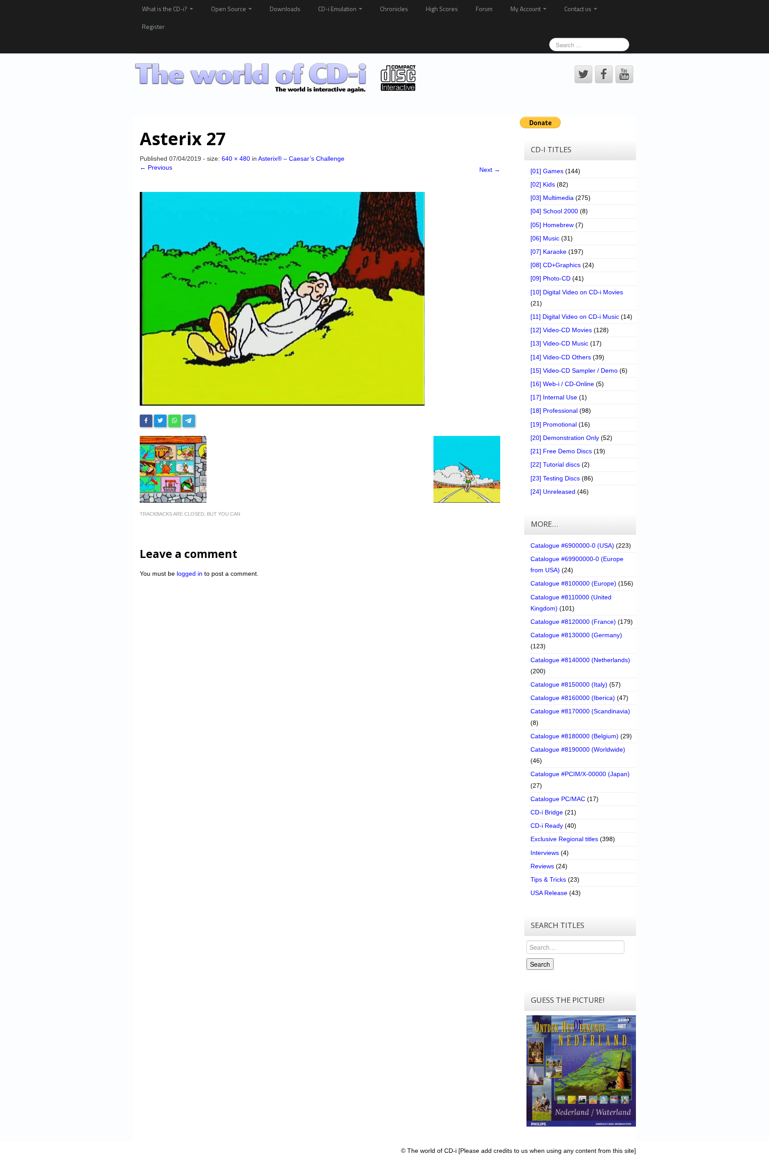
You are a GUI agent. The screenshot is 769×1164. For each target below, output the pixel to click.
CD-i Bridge (546, 812)
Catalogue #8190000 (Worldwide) (577, 749)
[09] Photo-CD (550, 278)
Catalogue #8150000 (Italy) (568, 684)
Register (153, 26)
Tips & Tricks (548, 879)
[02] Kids (542, 184)
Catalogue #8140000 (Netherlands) (580, 659)
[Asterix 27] (282, 297)
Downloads (285, 8)
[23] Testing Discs (555, 478)
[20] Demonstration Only (564, 437)
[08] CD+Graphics (555, 265)
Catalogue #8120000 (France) (573, 621)
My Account (526, 8)
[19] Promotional (553, 424)
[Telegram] (188, 421)
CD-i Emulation (338, 8)
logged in (189, 573)
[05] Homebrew (552, 224)
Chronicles (394, 8)
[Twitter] (160, 421)
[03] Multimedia (552, 197)
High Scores (442, 8)
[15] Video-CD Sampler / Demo (574, 370)
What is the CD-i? (165, 8)
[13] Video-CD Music (559, 343)
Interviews (544, 852)
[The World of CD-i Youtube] (624, 74)
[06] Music (544, 238)
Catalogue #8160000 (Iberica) (572, 697)
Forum (484, 8)
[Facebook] (146, 421)
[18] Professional (554, 410)
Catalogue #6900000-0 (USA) (572, 545)
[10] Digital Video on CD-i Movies (576, 292)
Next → (489, 169)
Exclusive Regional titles (564, 838)
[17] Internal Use (553, 397)
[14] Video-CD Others (560, 357)
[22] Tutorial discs (555, 464)
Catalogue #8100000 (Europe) (573, 583)
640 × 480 (236, 158)
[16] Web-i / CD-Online (562, 383)
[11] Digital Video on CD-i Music (574, 316)
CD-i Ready (546, 825)
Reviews (542, 866)
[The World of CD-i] (277, 77)
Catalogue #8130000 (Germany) (576, 635)
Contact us (578, 8)
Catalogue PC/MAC (557, 798)
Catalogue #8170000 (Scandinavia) (580, 711)
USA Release (548, 892)
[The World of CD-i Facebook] (604, 74)
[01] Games (546, 171)
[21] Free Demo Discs (561, 451)
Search (540, 964)
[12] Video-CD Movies (561, 330)
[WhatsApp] (174, 421)
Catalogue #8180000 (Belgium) (574, 736)
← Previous (156, 167)
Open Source (229, 8)
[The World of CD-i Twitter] (583, 74)
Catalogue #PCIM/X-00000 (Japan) (580, 773)
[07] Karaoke (548, 251)
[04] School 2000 (554, 211)
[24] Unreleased (552, 491)
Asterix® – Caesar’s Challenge (301, 158)
